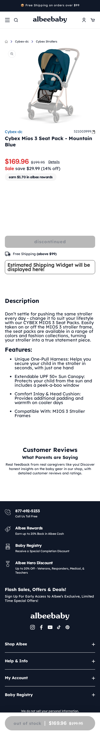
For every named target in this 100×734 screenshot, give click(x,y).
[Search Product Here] (16, 20)
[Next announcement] (93, 5)
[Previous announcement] (6, 5)
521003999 (82, 131)
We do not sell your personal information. (50, 711)
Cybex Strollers (46, 41)
